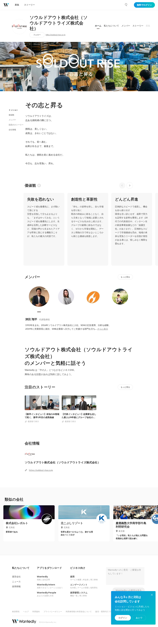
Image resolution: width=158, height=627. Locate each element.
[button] (20, 568)
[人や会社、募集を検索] (126, 5)
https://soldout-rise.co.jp (55, 35)
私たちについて (111, 25)
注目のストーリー (16, 124)
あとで (139, 617)
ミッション (13, 110)
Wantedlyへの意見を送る (129, 590)
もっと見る (125, 277)
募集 (148, 25)
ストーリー (138, 25)
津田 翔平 (31, 319)
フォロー (37, 34)
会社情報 (12, 129)
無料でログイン (144, 4)
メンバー (125, 25)
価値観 (11, 115)
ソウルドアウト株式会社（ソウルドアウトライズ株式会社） (59, 23)
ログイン (122, 617)
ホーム (98, 25)
